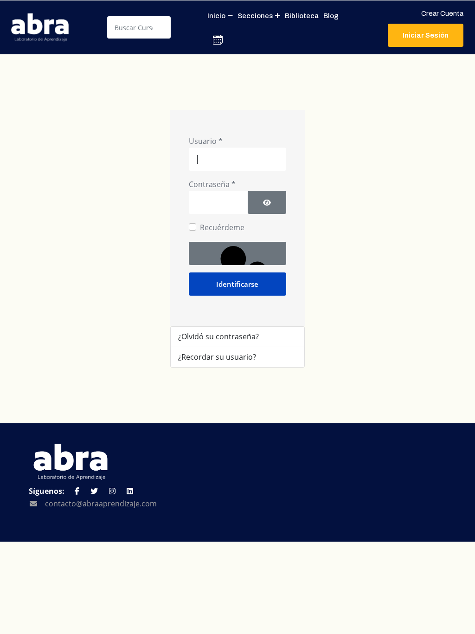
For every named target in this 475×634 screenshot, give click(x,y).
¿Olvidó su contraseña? (218, 336)
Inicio (216, 15)
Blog (331, 15)
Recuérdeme (222, 227)
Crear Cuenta (442, 13)
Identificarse (237, 284)
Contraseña (212, 184)
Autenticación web (237, 253)
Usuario (206, 141)
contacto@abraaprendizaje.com (101, 503)
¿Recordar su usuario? (217, 357)
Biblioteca (302, 15)
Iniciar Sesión (426, 35)
